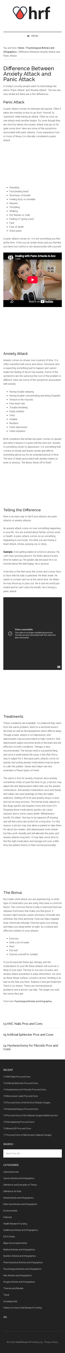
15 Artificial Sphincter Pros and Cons (28, 1034)
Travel (6, 1295)
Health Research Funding (15, 1223)
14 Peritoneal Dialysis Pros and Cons (20, 1109)
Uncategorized (10, 1301)
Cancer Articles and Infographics (18, 1178)
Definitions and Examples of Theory (20, 1185)
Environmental (10, 1210)
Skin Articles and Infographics (17, 1275)
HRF (32, 13)
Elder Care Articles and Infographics (20, 1204)
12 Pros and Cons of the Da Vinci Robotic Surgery (26, 1102)
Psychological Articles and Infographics (33, 1001)
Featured (7, 1217)
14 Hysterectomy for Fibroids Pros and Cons (24, 1089)
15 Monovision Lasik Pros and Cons (20, 1096)
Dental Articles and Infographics (18, 1198)
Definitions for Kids (12, 1191)
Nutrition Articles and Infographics (19, 1256)
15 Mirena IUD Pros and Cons (17, 1128)
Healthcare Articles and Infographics (20, 1230)
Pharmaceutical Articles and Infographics (23, 1262)
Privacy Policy (51, 1342)
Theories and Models (13, 1288)
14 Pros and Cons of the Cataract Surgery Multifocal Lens (30, 1115)
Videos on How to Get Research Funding (22, 1308)
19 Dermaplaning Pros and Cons (18, 1122)
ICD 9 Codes (9, 1236)
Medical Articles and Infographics (19, 1249)
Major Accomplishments (15, 1243)
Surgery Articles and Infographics (19, 1282)
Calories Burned (10, 1172)
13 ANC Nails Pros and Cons (22, 1024)
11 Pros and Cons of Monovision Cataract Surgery (27, 1135)
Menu (34, 36)
